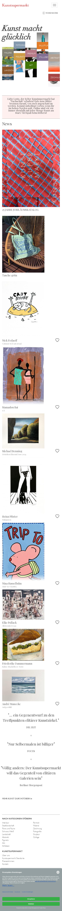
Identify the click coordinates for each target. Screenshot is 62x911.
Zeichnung (37, 828)
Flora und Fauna (8, 828)
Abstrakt (5, 837)
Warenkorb (50, 13)
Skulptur (36, 834)
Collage (36, 837)
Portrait (36, 822)
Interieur (5, 822)
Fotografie (37, 831)
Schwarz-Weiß (8, 831)
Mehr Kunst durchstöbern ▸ (17, 798)
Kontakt (5, 864)
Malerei (36, 825)
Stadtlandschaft (8, 825)
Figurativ (5, 840)
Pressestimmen (8, 861)
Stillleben (6, 846)
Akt (3, 843)
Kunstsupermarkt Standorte (13, 858)
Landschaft (6, 834)
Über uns (6, 855)
